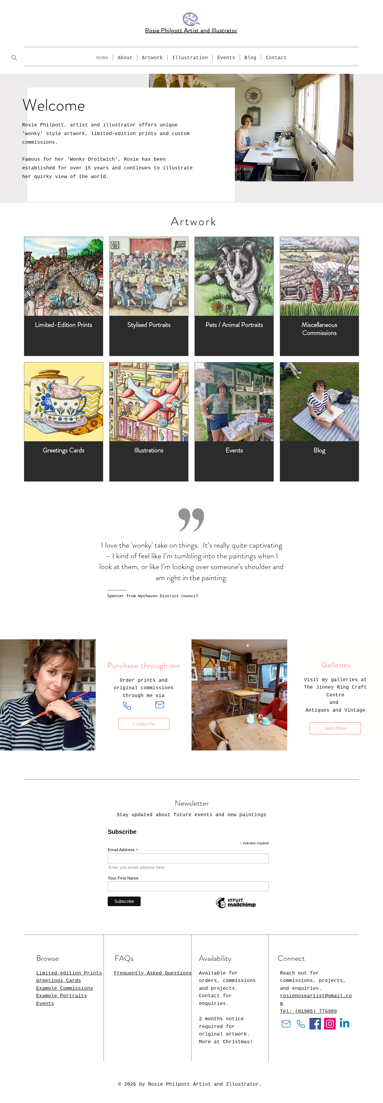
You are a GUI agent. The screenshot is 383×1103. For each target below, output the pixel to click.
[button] (152, 58)
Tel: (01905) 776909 (308, 1011)
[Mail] (160, 705)
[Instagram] (330, 1024)
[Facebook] (315, 1024)
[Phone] (127, 706)
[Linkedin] (344, 1024)
